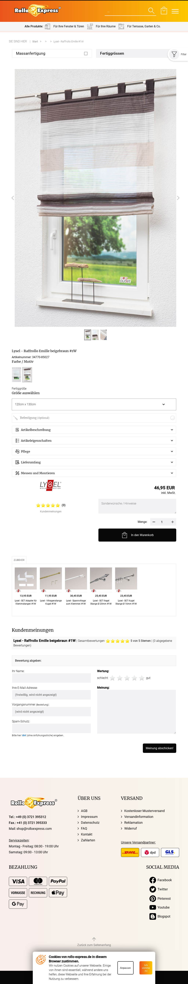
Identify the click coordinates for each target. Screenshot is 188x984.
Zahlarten (88, 840)
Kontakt (86, 834)
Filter (184, 54)
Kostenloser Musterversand (144, 811)
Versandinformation (138, 817)
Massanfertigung (30, 53)
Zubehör (19, 560)
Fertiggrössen (112, 53)
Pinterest (163, 898)
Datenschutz (90, 822)
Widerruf (130, 828)
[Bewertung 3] (127, 678)
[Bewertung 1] (112, 678)
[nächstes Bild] (178, 198)
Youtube (163, 907)
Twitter (162, 889)
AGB (84, 811)
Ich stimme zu (146, 968)
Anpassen (125, 968)
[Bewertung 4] (134, 678)
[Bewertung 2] (120, 678)
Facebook (164, 880)
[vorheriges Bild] (13, 198)
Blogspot (163, 916)
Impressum (89, 817)
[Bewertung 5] (142, 678)
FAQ (84, 828)
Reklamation (133, 822)
